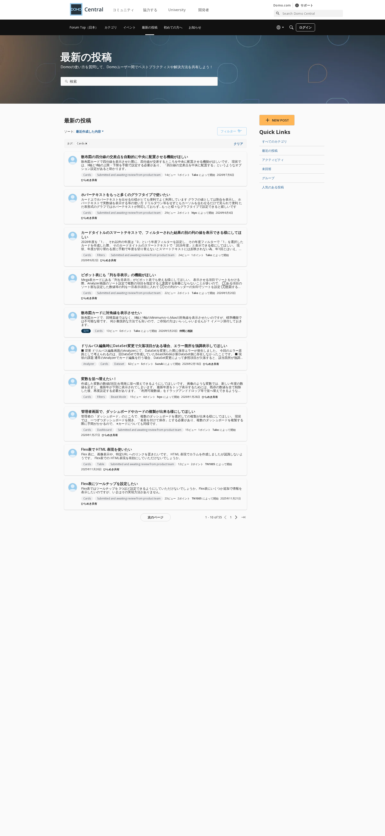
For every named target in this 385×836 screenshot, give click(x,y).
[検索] (66, 81)
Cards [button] (87, 175)
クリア (238, 144)
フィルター (228, 131)
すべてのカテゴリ (274, 141)
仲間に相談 (186, 331)
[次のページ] (236, 517)
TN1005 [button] (210, 464)
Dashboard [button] (104, 430)
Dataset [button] (119, 364)
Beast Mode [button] (118, 397)
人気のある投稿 (273, 187)
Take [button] (195, 175)
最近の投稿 (270, 150)
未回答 (266, 169)
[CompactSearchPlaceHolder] (291, 27)
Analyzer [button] (88, 364)
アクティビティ (273, 160)
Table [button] (100, 464)
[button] (72, 160)
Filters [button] (101, 255)
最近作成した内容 (88, 131)
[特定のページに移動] (243, 517)
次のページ (155, 517)
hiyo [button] (194, 213)
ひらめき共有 (89, 180)
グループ (268, 178)
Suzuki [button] (159, 364)
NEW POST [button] (280, 120)
